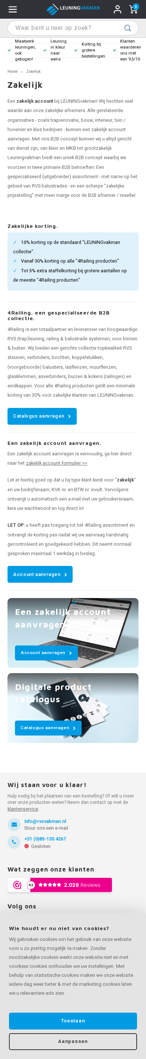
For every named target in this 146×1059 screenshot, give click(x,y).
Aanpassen (73, 1041)
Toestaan (73, 1021)
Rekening (117, 9)
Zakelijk (33, 71)
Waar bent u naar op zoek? (127, 28)
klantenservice (22, 809)
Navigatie (13, 9)
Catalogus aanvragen (38, 416)
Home (12, 71)
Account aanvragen (37, 574)
